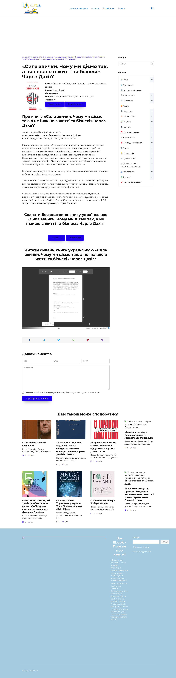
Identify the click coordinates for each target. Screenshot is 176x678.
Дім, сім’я (126, 122)
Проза (125, 148)
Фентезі (126, 177)
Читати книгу (55, 104)
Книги (96, 8)
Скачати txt (56, 238)
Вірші (122, 8)
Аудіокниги (128, 85)
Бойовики (127, 101)
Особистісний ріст (84, 57)
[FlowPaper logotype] (55, 327)
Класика (126, 127)
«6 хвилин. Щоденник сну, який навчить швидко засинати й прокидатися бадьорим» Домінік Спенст (70, 448)
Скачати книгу (75, 104)
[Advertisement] (88, 38)
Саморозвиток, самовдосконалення (57, 57)
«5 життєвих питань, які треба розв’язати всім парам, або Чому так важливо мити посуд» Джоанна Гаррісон (36, 506)
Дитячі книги (128, 116)
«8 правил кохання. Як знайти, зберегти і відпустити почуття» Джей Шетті (103, 447)
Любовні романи (130, 132)
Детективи (127, 111)
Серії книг (109, 8)
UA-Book (25, 57)
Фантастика (128, 172)
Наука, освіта (128, 137)
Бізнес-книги (128, 95)
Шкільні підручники (132, 182)
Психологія (128, 153)
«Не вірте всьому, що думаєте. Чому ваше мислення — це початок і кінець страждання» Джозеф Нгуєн (139, 494)
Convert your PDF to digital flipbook (97, 328)
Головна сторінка (79, 8)
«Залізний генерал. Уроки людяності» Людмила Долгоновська (139, 435)
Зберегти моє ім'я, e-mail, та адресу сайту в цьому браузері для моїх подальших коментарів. (62, 393)
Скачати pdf (75, 238)
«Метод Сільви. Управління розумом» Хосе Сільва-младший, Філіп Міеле (69, 504)
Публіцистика (129, 158)
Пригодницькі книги (132, 143)
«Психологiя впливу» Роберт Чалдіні (102, 502)
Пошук (136, 537)
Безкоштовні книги (132, 90)
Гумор (125, 106)
